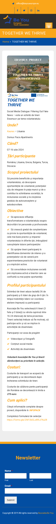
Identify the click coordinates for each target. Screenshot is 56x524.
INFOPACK (34, 410)
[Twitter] (24, 10)
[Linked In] (38, 10)
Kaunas (10, 131)
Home (6, 41)
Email (8, 486)
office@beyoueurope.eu (27, 3)
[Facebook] (17, 10)
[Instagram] (31, 10)
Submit (11, 500)
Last (31, 480)
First (6, 480)
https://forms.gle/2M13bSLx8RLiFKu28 (27, 419)
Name (9, 470)
